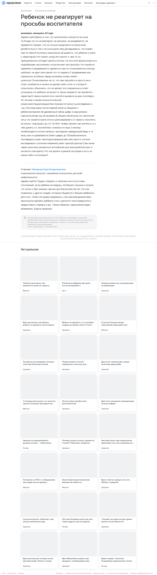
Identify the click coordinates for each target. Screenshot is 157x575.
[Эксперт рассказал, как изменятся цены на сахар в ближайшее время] (39, 274)
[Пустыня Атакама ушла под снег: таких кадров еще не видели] (78, 510)
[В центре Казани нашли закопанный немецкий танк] (117, 314)
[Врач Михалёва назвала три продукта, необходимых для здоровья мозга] (78, 550)
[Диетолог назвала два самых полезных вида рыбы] (117, 353)
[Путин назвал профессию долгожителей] (78, 392)
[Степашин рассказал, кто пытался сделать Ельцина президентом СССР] (39, 392)
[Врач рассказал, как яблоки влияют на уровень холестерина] (39, 314)
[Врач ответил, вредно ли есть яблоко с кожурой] (117, 471)
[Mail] (3, 3)
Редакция (59, 573)
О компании (11, 573)
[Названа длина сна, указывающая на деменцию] (117, 274)
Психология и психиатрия (45, 10)
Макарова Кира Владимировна (49, 169)
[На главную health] (13, 3)
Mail (3, 573)
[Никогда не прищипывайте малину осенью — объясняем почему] (39, 432)
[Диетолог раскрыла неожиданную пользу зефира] (117, 392)
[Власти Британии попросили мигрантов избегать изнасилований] (78, 471)
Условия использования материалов (78, 573)
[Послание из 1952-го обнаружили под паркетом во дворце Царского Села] (39, 471)
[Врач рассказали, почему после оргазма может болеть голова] (39, 550)
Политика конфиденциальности (141, 573)
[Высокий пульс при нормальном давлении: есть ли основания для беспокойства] (117, 432)
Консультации (26, 10)
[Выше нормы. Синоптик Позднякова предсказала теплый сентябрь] (117, 550)
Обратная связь (99, 573)
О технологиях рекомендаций (117, 573)
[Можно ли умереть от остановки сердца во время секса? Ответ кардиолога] (78, 314)
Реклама (21, 573)
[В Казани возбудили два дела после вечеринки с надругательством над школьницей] (78, 274)
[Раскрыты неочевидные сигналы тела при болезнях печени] (39, 353)
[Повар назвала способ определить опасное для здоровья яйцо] (78, 353)
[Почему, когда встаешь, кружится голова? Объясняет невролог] (78, 432)
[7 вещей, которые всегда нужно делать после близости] (117, 510)
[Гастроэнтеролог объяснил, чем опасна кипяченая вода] (39, 510)
